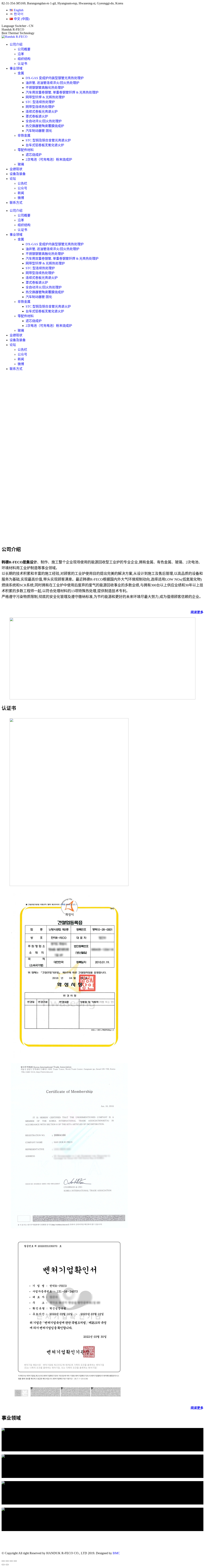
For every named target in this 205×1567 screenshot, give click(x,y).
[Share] (7, 1561)
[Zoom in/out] (15, 1561)
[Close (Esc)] (3, 1561)
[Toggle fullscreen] (11, 1561)
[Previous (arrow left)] (3, 1564)
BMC (116, 1553)
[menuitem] (16, 10)
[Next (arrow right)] (7, 1564)
